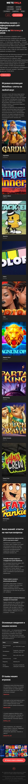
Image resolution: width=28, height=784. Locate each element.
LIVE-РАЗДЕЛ (10, 6)
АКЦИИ (18, 9)
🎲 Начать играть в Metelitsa (14, 760)
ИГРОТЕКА (18, 6)
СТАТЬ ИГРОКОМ (17, 15)
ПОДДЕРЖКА (15, 11)
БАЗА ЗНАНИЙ (10, 9)
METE (14, 2)
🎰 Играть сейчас (5, 75)
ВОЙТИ (8, 15)
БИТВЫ (22, 11)
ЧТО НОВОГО (7, 11)
